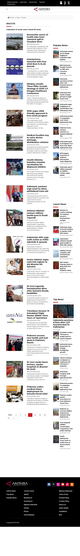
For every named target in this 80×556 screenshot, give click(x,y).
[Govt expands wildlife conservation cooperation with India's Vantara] (56, 425)
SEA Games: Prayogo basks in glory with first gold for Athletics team (66, 266)
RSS (60, 515)
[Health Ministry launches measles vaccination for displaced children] (14, 167)
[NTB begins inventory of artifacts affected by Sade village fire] (56, 156)
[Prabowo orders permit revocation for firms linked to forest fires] (56, 398)
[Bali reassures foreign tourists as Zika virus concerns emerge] (56, 68)
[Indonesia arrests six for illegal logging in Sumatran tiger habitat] (56, 54)
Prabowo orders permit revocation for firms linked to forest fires (66, 399)
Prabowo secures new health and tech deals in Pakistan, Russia (37, 339)
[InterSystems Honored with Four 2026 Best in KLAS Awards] (14, 66)
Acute (24, 17)
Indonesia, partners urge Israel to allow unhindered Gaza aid (37, 188)
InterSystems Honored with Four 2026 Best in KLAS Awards (36, 62)
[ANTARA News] (42, 9)
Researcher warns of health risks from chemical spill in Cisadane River (37, 38)
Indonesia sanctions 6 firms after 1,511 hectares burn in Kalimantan (66, 83)
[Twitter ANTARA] (65, 2)
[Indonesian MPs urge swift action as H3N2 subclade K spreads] (14, 244)
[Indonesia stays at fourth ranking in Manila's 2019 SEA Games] (56, 230)
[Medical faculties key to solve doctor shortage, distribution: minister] (14, 142)
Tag (17, 17)
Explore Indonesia (30, 504)
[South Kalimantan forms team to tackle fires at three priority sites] (56, 439)
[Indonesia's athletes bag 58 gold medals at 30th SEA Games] (56, 242)
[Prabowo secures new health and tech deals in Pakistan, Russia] (14, 342)
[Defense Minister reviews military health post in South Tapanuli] (14, 218)
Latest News (23, 2)
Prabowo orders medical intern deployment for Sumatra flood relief (37, 390)
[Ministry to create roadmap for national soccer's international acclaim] (56, 213)
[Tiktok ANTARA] (65, 3)
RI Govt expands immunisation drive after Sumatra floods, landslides (38, 289)
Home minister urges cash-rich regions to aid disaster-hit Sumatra (38, 263)
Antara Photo (11, 4)
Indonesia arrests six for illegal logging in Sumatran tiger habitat (66, 55)
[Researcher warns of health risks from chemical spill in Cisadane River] (14, 42)
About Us (62, 504)
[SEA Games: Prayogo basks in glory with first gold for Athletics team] (56, 265)
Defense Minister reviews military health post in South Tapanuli (37, 214)
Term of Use (63, 494)
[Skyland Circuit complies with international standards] (56, 253)
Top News (42, 2)
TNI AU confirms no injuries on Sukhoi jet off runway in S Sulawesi (66, 362)
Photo (26, 511)
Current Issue (29, 491)
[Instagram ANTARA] (69, 2)
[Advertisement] (63, 32)
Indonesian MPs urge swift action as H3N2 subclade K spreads (38, 239)
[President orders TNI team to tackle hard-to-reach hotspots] (56, 335)
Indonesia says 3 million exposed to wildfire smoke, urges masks (66, 171)
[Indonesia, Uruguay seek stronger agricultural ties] (56, 374)
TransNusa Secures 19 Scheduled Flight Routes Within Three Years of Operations (38, 314)
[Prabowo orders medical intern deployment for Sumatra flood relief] (14, 394)
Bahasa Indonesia (12, 2)
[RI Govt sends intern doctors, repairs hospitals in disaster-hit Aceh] (14, 369)
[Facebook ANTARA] (61, 2)
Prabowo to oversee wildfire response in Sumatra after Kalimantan (66, 413)
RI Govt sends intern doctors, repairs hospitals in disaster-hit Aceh (37, 365)
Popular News (33, 2)
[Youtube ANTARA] (61, 3)
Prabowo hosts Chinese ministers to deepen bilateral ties (66, 132)
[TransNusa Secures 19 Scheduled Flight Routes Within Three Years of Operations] (14, 318)
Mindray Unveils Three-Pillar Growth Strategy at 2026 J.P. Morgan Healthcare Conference (37, 88)
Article (26, 508)
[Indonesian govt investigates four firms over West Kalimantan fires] (56, 144)
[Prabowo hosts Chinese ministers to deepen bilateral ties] (56, 131)
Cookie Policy (64, 501)
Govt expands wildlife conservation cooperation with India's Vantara (66, 427)
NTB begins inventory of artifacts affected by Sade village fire (66, 157)
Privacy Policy (64, 498)
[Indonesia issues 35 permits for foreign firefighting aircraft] (56, 347)
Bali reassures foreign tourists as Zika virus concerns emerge (66, 69)
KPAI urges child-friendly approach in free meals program (37, 113)
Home (11, 17)
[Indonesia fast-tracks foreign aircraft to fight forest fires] (56, 95)
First (10, 415)
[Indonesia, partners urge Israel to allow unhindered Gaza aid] (14, 193)
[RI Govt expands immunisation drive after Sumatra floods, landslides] (14, 293)
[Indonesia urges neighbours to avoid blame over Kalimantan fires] (56, 107)
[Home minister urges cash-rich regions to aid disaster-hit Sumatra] (14, 267)
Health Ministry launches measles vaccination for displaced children (36, 163)
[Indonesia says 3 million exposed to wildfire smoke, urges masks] (56, 170)
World (26, 494)
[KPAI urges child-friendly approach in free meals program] (14, 118)
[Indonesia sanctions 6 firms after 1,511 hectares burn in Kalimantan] (56, 82)
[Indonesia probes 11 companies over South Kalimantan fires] (56, 119)
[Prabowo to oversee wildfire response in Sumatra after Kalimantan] (56, 412)
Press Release (29, 515)
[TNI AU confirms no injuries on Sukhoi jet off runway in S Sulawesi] (56, 361)
